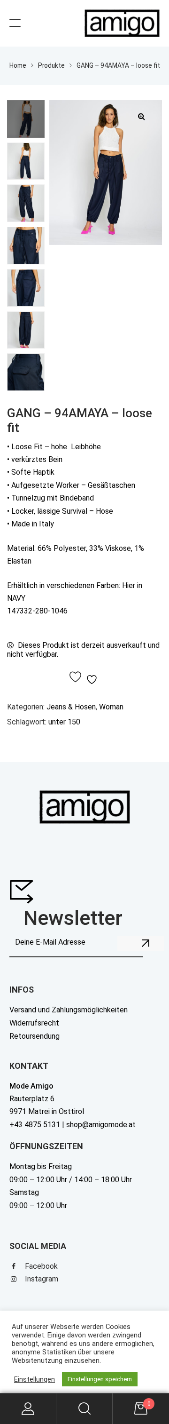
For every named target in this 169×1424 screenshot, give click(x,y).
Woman (111, 706)
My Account (28, 1408)
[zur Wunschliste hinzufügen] (84, 677)
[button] (141, 116)
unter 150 (64, 721)
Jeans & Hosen (71, 706)
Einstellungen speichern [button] (100, 1379)
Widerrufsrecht (34, 1022)
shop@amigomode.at (101, 1124)
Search (84, 1408)
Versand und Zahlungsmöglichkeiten (68, 1009)
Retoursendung (34, 1036)
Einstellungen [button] (34, 1379)
